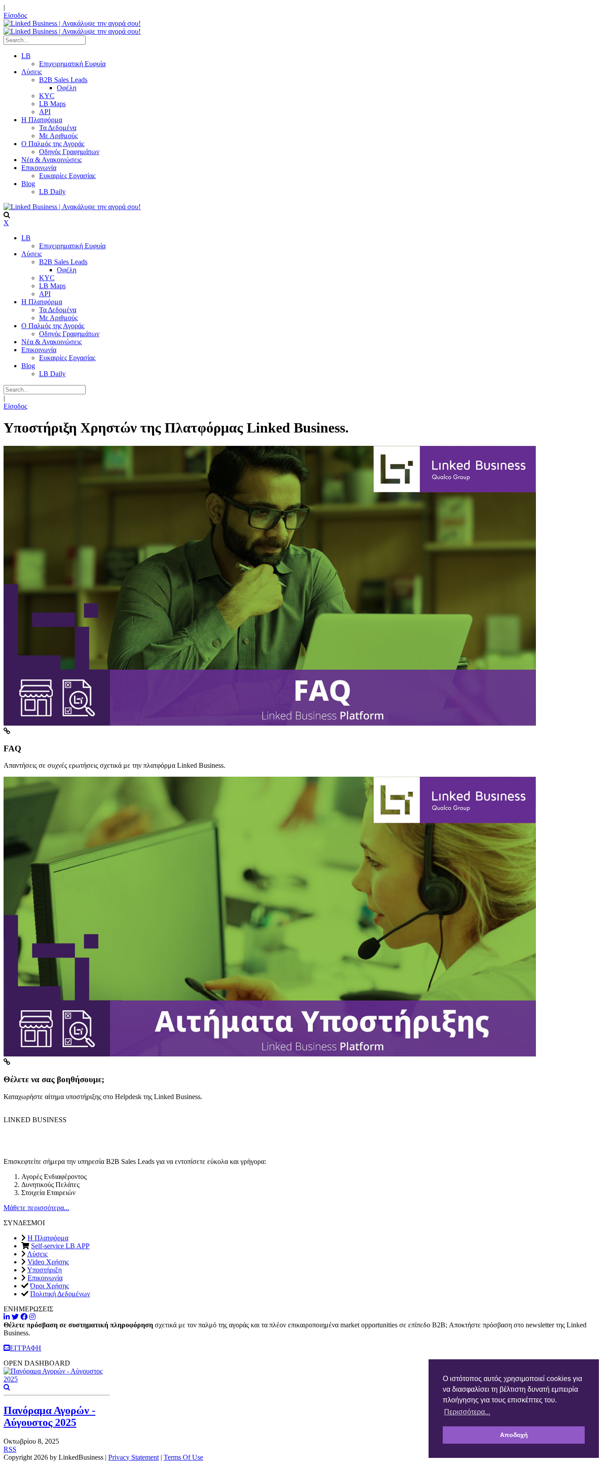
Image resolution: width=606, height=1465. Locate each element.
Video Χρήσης (48, 1262)
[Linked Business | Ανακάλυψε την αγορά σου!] (72, 23)
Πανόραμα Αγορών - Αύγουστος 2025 (49, 1416)
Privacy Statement (133, 1457)
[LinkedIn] (7, 1317)
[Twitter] (15, 1317)
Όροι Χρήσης (49, 1286)
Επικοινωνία (45, 1278)
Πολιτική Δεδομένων (60, 1294)
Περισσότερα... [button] (467, 1412)
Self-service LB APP (60, 1246)
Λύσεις (37, 1254)
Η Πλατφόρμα (48, 1238)
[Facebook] (24, 1317)
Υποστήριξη (44, 1270)
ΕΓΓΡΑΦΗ (25, 1348)
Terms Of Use (183, 1457)
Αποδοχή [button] (514, 1434)
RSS (10, 1449)
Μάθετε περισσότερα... (36, 1207)
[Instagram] (32, 1317)
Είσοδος (15, 15)
